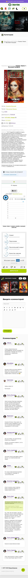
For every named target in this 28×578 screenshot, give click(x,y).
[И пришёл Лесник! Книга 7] (5, 287)
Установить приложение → (11, 174)
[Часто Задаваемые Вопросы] (13, 9)
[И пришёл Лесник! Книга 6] (23, 287)
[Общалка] (9, 9)
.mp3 (14, 190)
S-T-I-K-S (14, 41)
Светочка (10, 380)
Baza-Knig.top (13, 568)
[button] (4, 308)
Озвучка (14, 185)
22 (15, 267)
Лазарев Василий (11, 106)
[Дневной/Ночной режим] (17, 9)
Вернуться (14, 270)
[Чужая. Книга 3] (14, 287)
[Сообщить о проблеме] (14, 182)
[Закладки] (6, 9)
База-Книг (7, 41)
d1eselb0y (10, 363)
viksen (9, 343)
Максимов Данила (11, 109)
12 (7, 267)
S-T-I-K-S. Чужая (10, 117)
